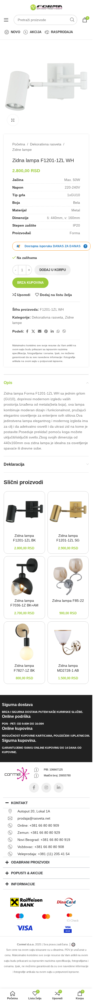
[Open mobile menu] (6, 20)
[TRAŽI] (72, 20)
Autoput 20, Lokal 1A (33, 811)
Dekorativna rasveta (45, 144)
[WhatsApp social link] (58, 331)
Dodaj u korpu (52, 270)
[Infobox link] (46, 708)
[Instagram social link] (46, 788)
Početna (18, 144)
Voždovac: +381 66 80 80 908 (40, 847)
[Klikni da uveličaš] (12, 120)
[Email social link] (39, 331)
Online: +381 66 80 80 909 (38, 825)
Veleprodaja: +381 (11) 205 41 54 (43, 854)
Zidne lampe (22, 150)
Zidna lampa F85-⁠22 (68, 601)
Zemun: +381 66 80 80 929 (38, 833)
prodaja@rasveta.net (33, 818)
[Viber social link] (64, 331)
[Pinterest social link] (46, 331)
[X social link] (33, 331)
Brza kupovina (30, 282)
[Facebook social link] (27, 331)
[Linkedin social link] (52, 331)
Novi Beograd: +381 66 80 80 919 (43, 840)
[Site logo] (46, 7)
